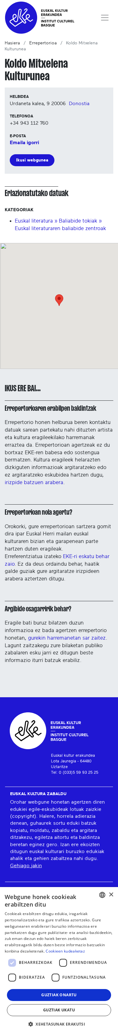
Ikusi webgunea (32, 160)
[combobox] (102, 895)
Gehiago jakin (26, 865)
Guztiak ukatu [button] (59, 1010)
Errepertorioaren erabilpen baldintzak (50, 408)
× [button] (111, 894)
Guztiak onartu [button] (59, 995)
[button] (59, 1024)
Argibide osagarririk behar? (38, 609)
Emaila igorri (24, 142)
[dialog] (59, 961)
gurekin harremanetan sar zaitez (67, 638)
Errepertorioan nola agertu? (38, 512)
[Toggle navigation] (104, 18)
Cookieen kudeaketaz (65, 951)
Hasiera (12, 43)
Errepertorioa (43, 43)
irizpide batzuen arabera (34, 482)
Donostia (79, 103)
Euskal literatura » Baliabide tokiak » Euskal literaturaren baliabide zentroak (60, 224)
